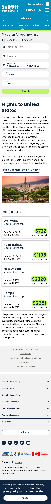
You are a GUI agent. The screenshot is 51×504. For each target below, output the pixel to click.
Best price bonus (36, 4)
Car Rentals (25, 353)
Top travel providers (10, 415)
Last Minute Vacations (25, 367)
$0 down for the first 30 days (24, 169)
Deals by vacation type (12, 381)
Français (18, 462)
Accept (25, 497)
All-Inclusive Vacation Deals (25, 349)
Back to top (25, 432)
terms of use (28, 488)
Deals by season (9, 388)
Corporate (6, 422)
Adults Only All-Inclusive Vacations (25, 358)
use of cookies (35, 491)
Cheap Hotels (25, 362)
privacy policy (10, 491)
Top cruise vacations (11, 408)
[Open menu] (47, 10)
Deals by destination (11, 395)
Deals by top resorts (10, 401)
